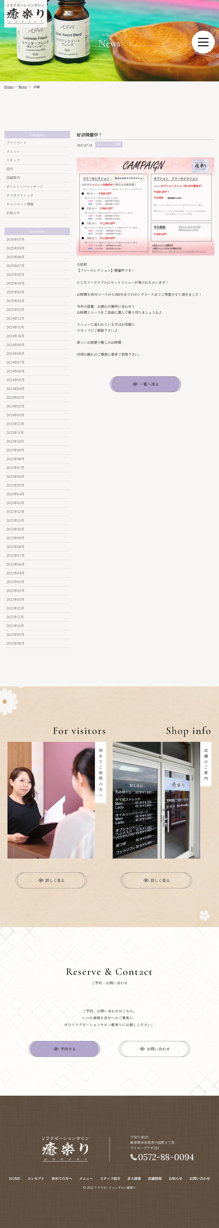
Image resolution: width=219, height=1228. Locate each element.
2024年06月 (15, 371)
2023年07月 (15, 467)
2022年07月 (15, 555)
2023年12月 (15, 423)
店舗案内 (13, 177)
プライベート (16, 142)
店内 (9, 168)
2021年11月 (15, 616)
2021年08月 (15, 643)
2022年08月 (15, 546)
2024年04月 (15, 388)
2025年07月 (15, 265)
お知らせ (13, 212)
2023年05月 (15, 485)
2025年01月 (15, 309)
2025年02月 (15, 300)
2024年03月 (15, 397)
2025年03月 (15, 292)
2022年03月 (15, 581)
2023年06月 (15, 476)
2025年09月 (15, 248)
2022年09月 (15, 537)
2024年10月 (15, 335)
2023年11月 (15, 432)
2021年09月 (15, 634)
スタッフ (13, 160)
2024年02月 (15, 406)
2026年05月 (15, 239)
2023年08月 (15, 458)
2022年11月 (15, 520)
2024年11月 (15, 327)
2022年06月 (15, 564)
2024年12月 (15, 318)
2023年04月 (15, 493)
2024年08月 (15, 353)
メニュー (13, 151)
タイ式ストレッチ (20, 195)
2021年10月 (15, 625)
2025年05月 (15, 274)
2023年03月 (15, 502)
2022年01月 (15, 599)
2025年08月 (15, 256)
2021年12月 (15, 608)
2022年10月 (15, 529)
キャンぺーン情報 (20, 204)
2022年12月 (15, 511)
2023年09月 (15, 450)
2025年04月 (15, 283)
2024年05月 (15, 379)
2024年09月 (15, 344)
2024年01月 (15, 414)
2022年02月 (15, 590)
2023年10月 (15, 441)
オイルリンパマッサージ (24, 186)
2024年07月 (15, 362)
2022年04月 (15, 573)
